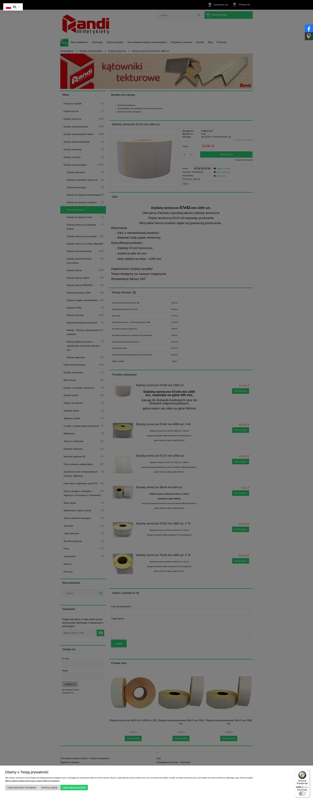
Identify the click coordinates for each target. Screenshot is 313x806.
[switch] (302, 794)
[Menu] (308, 771)
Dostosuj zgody (49, 787)
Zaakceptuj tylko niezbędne (21, 787)
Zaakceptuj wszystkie (74, 787)
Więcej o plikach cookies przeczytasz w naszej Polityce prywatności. (32, 781)
